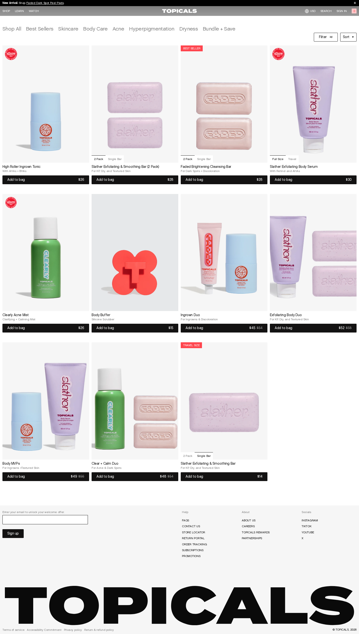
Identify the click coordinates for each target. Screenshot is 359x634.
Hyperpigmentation (151, 29)
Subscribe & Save (36, 4)
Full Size (277, 159)
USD (313, 11)
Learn (19, 11)
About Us (248, 520)
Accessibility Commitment (44, 630)
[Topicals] (179, 605)
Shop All (11, 29)
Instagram (310, 520)
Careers (248, 526)
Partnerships (252, 538)
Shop (6, 11)
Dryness (188, 29)
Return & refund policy (99, 630)
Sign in (342, 11)
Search (326, 11)
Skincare (68, 29)
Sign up (13, 533)
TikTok (307, 526)
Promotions (191, 556)
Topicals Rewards (256, 532)
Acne (118, 29)
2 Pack (98, 159)
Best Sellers (39, 29)
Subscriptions (192, 550)
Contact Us (191, 526)
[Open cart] (354, 11)
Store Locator (193, 532)
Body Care (95, 29)
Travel (292, 159)
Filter (323, 37)
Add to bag (16, 180)
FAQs (185, 520)
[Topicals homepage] (179, 11)
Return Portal (193, 538)
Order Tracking (194, 544)
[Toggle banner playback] (355, 3)
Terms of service (13, 630)
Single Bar (114, 159)
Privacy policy (73, 630)
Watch (34, 11)
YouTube (308, 532)
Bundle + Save (219, 29)
